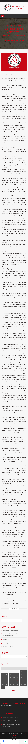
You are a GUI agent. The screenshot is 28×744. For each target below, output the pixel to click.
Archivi (4, 653)
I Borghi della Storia (8, 646)
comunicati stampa (15, 38)
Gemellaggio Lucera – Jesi (9, 643)
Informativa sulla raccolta (5, 742)
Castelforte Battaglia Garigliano (10, 630)
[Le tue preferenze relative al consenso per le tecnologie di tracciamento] (25, 741)
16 (25, 677)
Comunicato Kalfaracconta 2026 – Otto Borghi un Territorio (12, 634)
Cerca (4, 617)
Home (6, 38)
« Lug (13, 690)
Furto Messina (6, 639)
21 (17, 681)
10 (3, 677)
